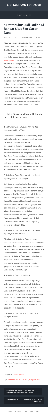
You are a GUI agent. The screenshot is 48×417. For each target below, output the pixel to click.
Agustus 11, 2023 (11, 37)
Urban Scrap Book (24, 5)
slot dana (11, 380)
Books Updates (18, 375)
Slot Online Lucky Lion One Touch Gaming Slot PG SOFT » (24, 400)
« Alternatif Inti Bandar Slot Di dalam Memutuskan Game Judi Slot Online (20, 392)
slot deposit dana (22, 380)
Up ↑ (37, 412)
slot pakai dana (34, 380)
